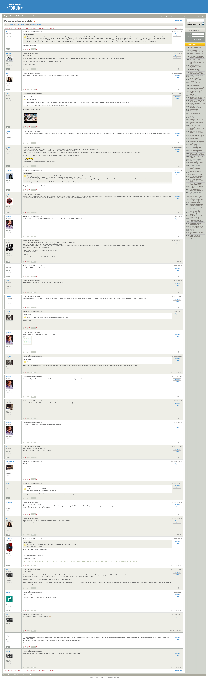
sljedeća (52, 28)
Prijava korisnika (193, 30)
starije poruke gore (178, 28)
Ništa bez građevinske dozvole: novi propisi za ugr (197, 86)
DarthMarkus (10, 539)
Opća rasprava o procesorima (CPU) (195, 70)
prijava (162, 16)
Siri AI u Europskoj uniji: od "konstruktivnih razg (196, 216)
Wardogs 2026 (193, 95)
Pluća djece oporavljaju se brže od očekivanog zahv (196, 120)
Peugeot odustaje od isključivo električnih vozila (196, 51)
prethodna (7, 28)
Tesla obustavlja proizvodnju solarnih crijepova (197, 77)
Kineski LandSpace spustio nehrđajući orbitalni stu (197, 170)
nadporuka (178, 49)
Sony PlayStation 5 (195, 59)
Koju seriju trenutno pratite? (197, 221)
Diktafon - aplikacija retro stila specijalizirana (196, 233)
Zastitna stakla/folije (195, 202)
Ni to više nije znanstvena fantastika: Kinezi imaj (196, 176)
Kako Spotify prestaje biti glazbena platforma (196, 167)
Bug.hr (6, 16)
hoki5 (7, 280)
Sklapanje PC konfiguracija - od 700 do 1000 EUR (197, 101)
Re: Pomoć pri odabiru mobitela (32, 31)
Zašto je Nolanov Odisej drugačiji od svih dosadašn (197, 154)
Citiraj (177, 35)
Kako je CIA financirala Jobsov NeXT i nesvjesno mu (196, 132)
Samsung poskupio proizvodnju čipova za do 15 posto (197, 128)
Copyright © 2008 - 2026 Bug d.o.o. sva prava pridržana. (104, 677)
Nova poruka (178, 20)
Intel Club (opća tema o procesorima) (196, 145)
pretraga (201, 16)
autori (196, 16)
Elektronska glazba (195, 161)
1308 (27, 28)
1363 (43, 28)
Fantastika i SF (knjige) (196, 165)
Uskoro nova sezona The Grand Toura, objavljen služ (197, 200)
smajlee (8, 147)
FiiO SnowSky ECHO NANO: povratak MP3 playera (195, 93)
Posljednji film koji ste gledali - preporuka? (197, 207)
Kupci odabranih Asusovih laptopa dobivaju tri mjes (196, 227)
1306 (19, 28)
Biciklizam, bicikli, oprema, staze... (196, 123)
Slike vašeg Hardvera (195, 159)
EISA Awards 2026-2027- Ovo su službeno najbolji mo (197, 57)
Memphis (9, 216)
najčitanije (182, 16)
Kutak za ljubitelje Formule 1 (197, 75)
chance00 (9, 502)
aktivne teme (175, 16)
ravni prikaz (167, 28)
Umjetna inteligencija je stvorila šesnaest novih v (196, 190)
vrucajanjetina (10, 401)
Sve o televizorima (194, 140)
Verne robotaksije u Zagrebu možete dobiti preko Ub (197, 98)
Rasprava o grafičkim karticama (195, 48)
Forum (12, 16)
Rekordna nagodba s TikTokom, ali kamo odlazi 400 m (196, 180)
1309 (30, 28)
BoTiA (8, 31)
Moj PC (8, 49)
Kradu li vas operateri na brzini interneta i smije (196, 107)
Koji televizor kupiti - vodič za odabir (196, 157)
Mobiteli (18, 16)
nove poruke (190, 16)
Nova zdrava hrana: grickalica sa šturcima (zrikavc (195, 66)
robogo (8, 592)
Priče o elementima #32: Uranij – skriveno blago (196, 184)
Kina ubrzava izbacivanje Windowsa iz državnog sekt (197, 89)
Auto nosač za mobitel (195, 173)
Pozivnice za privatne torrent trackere (195, 192)
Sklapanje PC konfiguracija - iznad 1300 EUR (197, 111)
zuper (7, 73)
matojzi (8, 131)
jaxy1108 (8, 635)
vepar (8, 94)
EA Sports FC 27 (194, 229)
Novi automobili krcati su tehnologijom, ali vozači (196, 148)
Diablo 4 (192, 230)
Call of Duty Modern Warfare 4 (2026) (197, 104)
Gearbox (8, 53)
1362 (39, 28)
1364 (47, 28)
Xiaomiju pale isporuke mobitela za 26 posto (195, 224)
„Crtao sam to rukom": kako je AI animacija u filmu (197, 219)
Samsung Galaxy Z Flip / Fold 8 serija (196, 80)
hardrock (9, 240)
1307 (23, 28)
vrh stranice (202, 675)
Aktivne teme (191, 45)
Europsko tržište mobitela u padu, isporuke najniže (197, 142)
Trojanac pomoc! (194, 138)
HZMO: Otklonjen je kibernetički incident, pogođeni (195, 237)
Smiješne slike (193, 195)
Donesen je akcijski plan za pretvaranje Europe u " (197, 136)
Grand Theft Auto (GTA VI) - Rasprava (197, 54)
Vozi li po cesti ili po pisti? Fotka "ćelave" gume (196, 210)
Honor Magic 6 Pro (195, 125)
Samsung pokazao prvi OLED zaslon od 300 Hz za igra (197, 62)
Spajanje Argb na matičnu (196, 174)
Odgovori (177, 33)
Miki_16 (8, 570)
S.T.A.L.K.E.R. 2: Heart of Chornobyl (196, 187)
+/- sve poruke (158, 28)
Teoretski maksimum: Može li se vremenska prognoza (197, 204)
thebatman (9, 170)
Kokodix (8, 297)
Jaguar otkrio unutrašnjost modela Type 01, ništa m (196, 163)
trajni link (172, 49)
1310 (34, 28)
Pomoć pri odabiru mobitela (31, 53)
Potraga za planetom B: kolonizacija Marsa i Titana (197, 73)
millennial (9, 311)
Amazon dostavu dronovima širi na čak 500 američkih (197, 83)
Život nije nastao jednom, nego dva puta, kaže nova (196, 197)
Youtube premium (194, 109)
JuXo (7, 194)
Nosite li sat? (193, 118)
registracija (168, 16)
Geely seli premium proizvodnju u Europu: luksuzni (195, 115)
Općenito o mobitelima (29, 16)
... (16, 28)
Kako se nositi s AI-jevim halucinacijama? (196, 151)
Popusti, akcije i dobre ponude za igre (195, 213)
